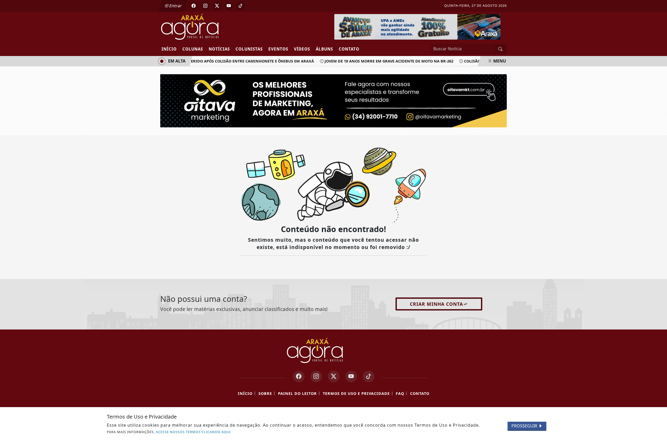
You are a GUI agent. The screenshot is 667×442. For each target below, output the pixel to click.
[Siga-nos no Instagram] (316, 376)
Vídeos (302, 49)
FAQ (400, 393)
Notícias (219, 49)
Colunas (192, 49)
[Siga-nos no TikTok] (368, 376)
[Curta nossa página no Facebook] (299, 376)
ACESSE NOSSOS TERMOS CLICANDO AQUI (193, 431)
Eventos (278, 49)
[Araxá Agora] (209, 26)
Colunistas (249, 49)
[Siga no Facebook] (193, 6)
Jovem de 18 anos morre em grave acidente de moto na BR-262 (385, 61)
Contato (349, 49)
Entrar (175, 6)
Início (169, 49)
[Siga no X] (217, 6)
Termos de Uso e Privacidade (356, 393)
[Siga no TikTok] (240, 6)
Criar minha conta (436, 304)
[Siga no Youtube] (229, 6)
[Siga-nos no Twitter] (333, 376)
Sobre (265, 393)
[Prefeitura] (417, 26)
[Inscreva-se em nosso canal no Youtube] (351, 376)
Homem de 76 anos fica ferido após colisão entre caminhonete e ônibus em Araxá (222, 61)
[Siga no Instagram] (205, 6)
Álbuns (324, 49)
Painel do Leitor (297, 393)
